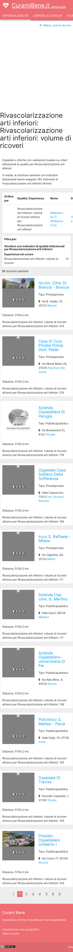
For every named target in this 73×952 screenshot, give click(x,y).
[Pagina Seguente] (60, 894)
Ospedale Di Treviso (49, 779)
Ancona (43, 862)
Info (70, 947)
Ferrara (51, 683)
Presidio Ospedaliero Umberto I (49, 840)
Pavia (42, 741)
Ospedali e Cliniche (47, 15)
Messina (44, 617)
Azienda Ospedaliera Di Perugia (52, 412)
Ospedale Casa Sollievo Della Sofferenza (52, 474)
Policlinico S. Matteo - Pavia (52, 721)
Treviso (51, 800)
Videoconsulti (10, 933)
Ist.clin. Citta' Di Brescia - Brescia (54, 285)
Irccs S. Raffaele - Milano (55, 538)
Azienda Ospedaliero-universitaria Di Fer (52, 659)
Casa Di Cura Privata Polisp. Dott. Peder (51, 345)
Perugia (50, 434)
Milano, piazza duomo (57, 25)
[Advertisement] (36, 71)
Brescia (52, 305)
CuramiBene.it (39, 5)
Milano (51, 559)
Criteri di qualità (15, 15)
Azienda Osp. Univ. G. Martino (53, 596)
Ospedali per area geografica (21, 929)
